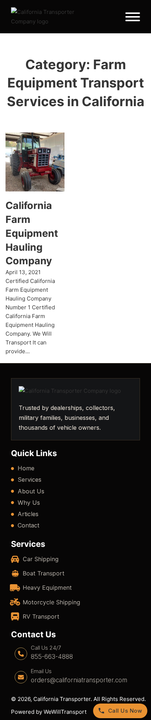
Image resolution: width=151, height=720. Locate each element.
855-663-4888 (52, 656)
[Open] (132, 16)
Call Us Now (125, 710)
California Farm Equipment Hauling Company (31, 233)
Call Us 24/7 (46, 647)
